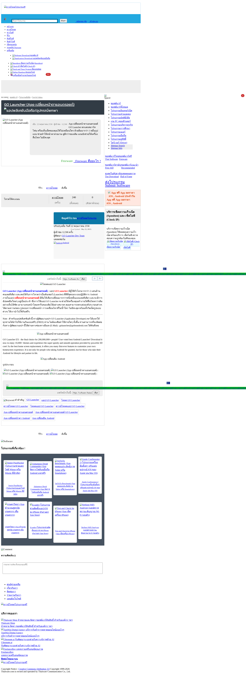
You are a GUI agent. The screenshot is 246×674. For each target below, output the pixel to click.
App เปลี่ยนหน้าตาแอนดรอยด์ (18, 412)
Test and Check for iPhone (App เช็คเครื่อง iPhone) (65, 532)
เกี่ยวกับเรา (12, 588)
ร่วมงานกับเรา (14, 595)
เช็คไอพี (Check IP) (27, 66)
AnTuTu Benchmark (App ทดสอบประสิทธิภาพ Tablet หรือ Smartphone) (65, 486)
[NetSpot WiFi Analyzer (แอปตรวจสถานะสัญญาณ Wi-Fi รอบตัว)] (90, 510)
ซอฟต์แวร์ (34, 55)
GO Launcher (32, 399)
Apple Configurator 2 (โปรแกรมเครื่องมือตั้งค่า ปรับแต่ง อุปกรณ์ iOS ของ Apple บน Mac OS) (90, 486)
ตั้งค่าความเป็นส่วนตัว (12, 666)
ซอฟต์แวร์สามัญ (113, 166)
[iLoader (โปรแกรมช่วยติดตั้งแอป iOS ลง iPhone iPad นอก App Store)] (40, 509)
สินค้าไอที (11, 41)
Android (65, 243)
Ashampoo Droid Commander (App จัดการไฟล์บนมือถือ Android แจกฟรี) (40, 490)
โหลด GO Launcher (70, 400)
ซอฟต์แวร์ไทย (112, 157)
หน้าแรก (10, 27)
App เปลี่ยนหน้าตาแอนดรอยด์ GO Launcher (56, 412)
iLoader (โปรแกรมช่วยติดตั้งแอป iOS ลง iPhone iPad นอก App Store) (40, 530)
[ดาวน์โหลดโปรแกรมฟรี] (14, 7)
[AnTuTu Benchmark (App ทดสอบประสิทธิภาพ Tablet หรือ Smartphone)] (65, 467)
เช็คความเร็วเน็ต (113, 247)
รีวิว (8, 35)
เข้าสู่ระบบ (93, 21)
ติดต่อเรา (11, 591)
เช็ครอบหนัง (12, 44)
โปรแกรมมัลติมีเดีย (120, 117)
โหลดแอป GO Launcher (41, 406)
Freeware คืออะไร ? (87, 161)
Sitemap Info (116, 148)
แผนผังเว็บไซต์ (14, 598)
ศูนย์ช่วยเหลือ (13, 584)
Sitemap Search (118, 145)
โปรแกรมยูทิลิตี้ (118, 139)
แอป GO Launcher (50, 400)
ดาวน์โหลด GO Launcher (16, 406)
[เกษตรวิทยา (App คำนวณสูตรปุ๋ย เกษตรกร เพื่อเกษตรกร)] (15, 510)
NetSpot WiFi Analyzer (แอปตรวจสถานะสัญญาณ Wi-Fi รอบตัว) (90, 530)
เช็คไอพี (126, 247)
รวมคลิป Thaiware (14, 47)
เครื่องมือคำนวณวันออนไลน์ (24, 75)
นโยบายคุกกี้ (59, 666)
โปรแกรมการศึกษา (120, 128)
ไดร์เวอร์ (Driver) (119, 142)
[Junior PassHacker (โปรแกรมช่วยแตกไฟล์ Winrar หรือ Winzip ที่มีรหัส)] (15, 468)
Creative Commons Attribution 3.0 (34, 669)
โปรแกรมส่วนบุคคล (121, 114)
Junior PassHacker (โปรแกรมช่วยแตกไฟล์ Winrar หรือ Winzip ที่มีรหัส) (15, 489)
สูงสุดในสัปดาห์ (112, 175)
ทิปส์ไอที (10, 38)
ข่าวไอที (10, 33)
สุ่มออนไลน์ (30, 72)
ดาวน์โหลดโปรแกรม (87, 218)
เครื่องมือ (10, 50)
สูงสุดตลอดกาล (128, 175)
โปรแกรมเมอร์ (118, 132)
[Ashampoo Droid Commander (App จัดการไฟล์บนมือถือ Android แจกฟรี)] (40, 469)
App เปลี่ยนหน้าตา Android (17, 418)
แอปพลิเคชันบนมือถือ (41, 58)
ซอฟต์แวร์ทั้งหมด (119, 107)
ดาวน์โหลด (11, 30)
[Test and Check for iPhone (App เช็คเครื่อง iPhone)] (65, 512)
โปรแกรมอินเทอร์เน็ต (121, 110)
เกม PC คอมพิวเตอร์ (121, 121)
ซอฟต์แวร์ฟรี (125, 157)
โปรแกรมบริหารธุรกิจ (122, 125)
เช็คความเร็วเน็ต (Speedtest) (31, 63)
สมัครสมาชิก (81, 21)
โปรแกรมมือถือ (24, 97)
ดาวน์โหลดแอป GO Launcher (70, 406)
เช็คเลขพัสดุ (36, 69)
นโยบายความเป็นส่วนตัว (37, 666)
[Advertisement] (66, 147)
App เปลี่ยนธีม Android (43, 418)
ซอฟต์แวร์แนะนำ (129, 166)
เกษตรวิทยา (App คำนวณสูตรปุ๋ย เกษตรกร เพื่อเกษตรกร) (15, 530)
